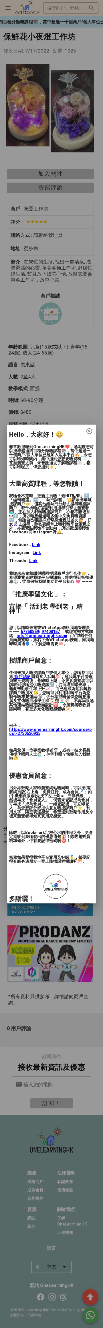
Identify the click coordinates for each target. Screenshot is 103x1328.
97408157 (50, 631)
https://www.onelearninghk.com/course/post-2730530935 (50, 731)
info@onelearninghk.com (42, 635)
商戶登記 (22, 676)
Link (36, 544)
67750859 (30, 631)
